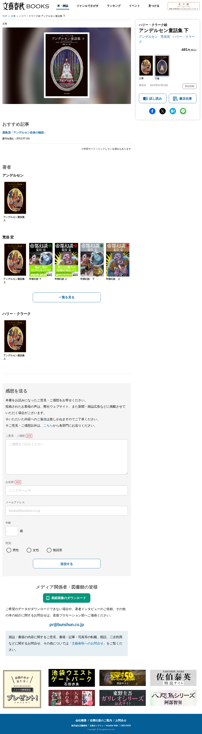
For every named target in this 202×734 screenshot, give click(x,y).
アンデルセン (148, 36)
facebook (152, 111)
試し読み (155, 98)
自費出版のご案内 (101, 720)
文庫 (13, 16)
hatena (173, 111)
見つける (153, 6)
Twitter (162, 111)
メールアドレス (15, 502)
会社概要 (81, 720)
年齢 (8, 522)
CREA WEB (126, 726)
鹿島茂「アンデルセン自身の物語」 (24, 132)
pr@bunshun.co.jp (67, 625)
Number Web (112, 726)
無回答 (57, 550)
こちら (48, 425)
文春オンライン (97, 726)
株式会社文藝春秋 (79, 726)
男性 (16, 550)
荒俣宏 (165, 36)
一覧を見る (67, 297)
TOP (4, 16)
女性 (36, 550)
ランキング (114, 6)
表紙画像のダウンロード (68, 598)
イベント (134, 6)
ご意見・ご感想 (15, 436)
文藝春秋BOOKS (25, 6)
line (183, 111)
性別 (8, 543)
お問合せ (120, 720)
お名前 (10, 482)
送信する (66, 564)
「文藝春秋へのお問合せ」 (88, 643)
